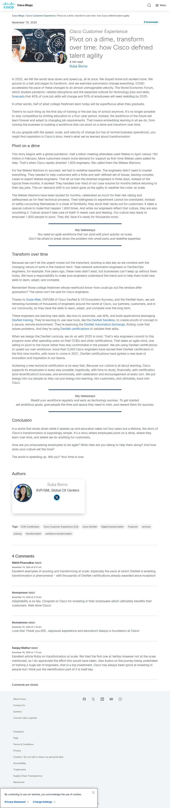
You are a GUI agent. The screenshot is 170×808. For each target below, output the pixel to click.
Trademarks (19, 769)
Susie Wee (33, 299)
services (146, 526)
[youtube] (111, 699)
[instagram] (120, 699)
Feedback (18, 731)
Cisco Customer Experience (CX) (61, 526)
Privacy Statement (15, 801)
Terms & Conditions (23, 744)
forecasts (18, 96)
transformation (33, 533)
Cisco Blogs (25, 5)
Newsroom (19, 782)
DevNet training (22, 320)
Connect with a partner (25, 718)
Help (15, 738)
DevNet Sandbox (103, 320)
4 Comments (151, 22)
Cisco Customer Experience (40, 15)
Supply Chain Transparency (27, 775)
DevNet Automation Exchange (104, 324)
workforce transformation (58, 533)
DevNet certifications (75, 329)
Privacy (17, 750)
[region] (49, 798)
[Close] (93, 792)
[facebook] (84, 699)
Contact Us (19, 705)
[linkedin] (102, 699)
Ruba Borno (78, 66)
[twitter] (93, 699)
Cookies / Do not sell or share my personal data (38, 757)
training (18, 533)
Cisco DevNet (90, 526)
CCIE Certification (30, 526)
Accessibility (19, 763)
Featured (133, 526)
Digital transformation (112, 526)
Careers (17, 711)
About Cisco (19, 699)
